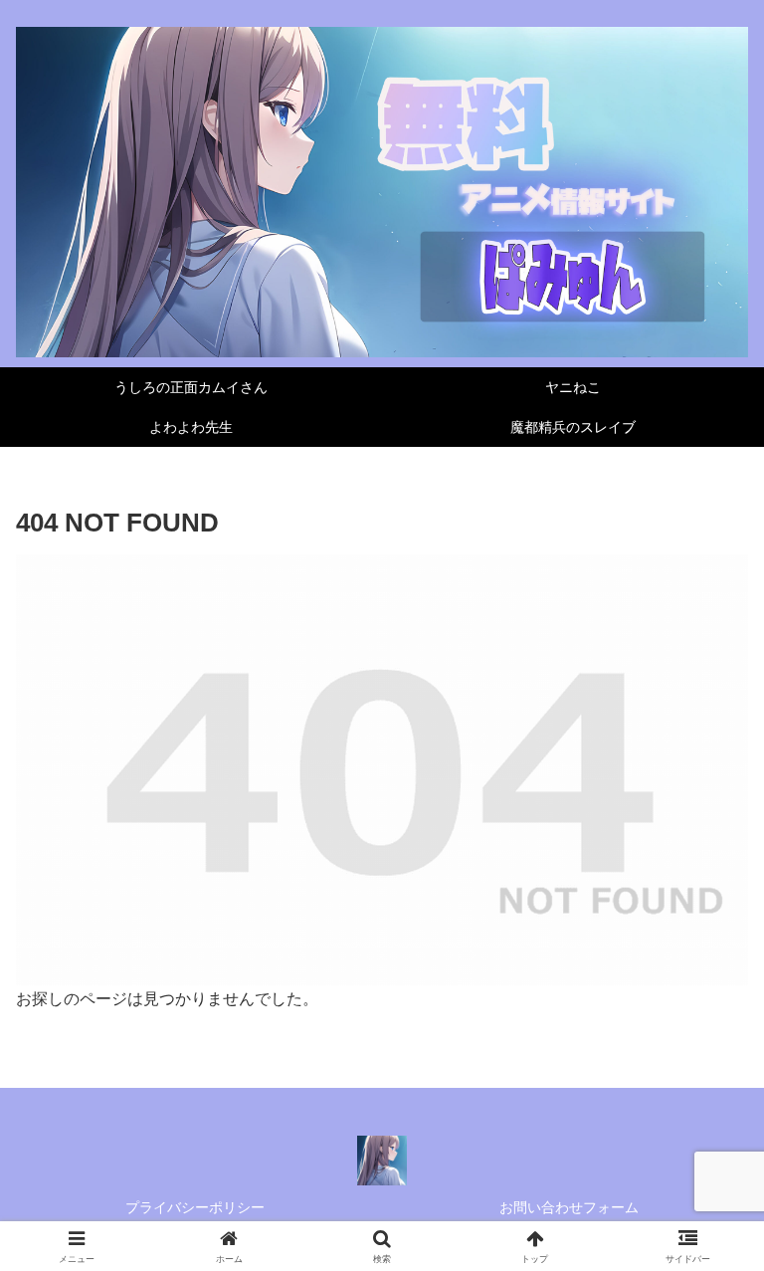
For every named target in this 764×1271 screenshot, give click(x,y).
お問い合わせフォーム (569, 1207)
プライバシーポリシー (195, 1207)
